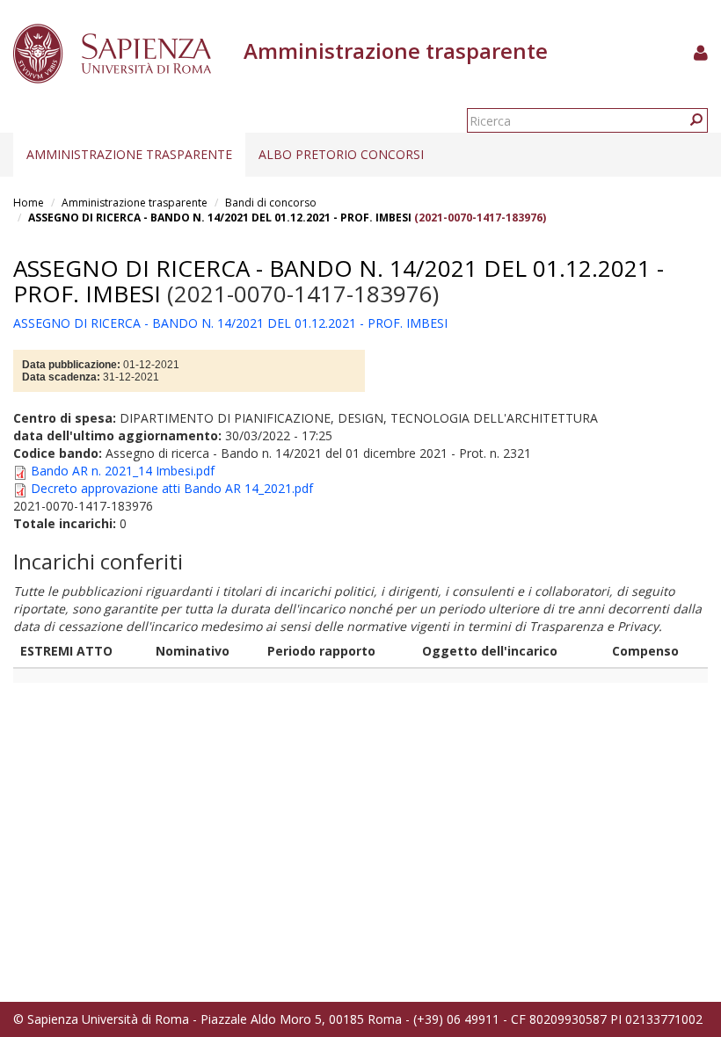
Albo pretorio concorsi (341, 154)
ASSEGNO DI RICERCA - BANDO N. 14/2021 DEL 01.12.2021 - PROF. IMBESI (219, 217)
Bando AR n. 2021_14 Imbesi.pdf (123, 470)
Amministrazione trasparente (129, 154)
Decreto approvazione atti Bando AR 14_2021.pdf (172, 488)
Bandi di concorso (271, 202)
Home (28, 202)
